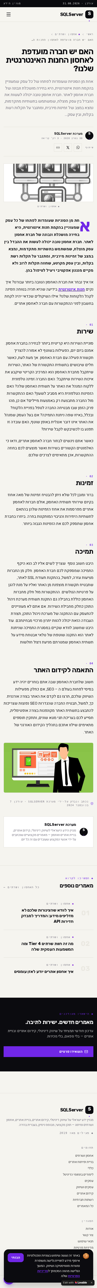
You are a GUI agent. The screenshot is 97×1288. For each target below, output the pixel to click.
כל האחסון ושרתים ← (21, 887)
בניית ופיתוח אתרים (81, 1162)
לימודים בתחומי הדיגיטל (78, 1174)
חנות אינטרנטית (71, 289)
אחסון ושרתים (66, 34)
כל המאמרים (85, 1206)
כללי (90, 1168)
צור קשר (87, 1235)
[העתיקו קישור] (58, 147)
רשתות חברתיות (83, 1200)
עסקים (89, 1181)
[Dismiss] (91, 1282)
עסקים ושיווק (84, 1187)
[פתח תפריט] (9, 14)
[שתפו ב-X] (68, 147)
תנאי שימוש (85, 1241)
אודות (89, 1229)
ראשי (89, 34)
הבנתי (15, 1257)
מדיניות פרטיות (83, 1247)
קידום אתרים (85, 1193)
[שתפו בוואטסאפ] (78, 147)
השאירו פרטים (71, 1051)
